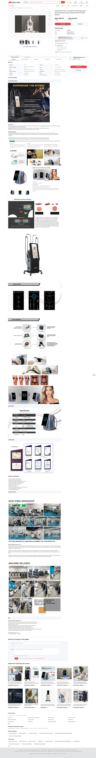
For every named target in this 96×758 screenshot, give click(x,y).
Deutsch (46, 751)
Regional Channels (61, 749)
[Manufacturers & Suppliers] (14, 2)
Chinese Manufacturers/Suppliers (35, 749)
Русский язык (38, 751)
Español (25, 751)
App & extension (74, 5)
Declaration (59, 753)
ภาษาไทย (66, 751)
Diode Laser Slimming (71, 721)
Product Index (67, 749)
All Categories (12, 5)
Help (68, 5)
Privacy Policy (64, 753)
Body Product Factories (13, 741)
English (22, 751)
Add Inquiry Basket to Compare (30, 46)
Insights (76, 749)
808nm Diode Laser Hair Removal (33, 717)
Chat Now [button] (81, 23)
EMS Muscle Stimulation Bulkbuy (40, 743)
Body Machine (40, 741)
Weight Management (22, 733)
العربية (54, 751)
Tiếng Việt (73, 751)
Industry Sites (55, 749)
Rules (87, 5)
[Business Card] (86, 62)
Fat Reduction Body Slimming (27, 743)
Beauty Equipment (20, 7)
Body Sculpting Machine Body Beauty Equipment (63, 733)
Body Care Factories (32, 741)
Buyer (63, 5)
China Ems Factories (22, 741)
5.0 (74, 59)
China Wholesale (43, 749)
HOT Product (10, 717)
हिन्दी (63, 751)
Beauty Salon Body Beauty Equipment (15, 735)
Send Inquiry (62, 23)
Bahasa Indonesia (79, 751)
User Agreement (54, 753)
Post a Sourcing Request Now (39, 658)
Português (29, 751)
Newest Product (51, 719)
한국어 (57, 751)
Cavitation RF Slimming (52, 721)
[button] (64, 59)
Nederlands (50, 751)
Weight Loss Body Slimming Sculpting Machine (63, 741)
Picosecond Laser (31, 719)
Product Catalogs (24, 715)
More (9, 746)
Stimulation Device (76, 741)
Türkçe (70, 751)
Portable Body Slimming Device (14, 743)
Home (9, 7)
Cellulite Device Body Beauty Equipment (46, 733)
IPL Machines (30, 721)
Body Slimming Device (49, 741)
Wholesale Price (49, 749)
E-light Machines (11, 721)
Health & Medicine (13, 7)
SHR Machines (70, 719)
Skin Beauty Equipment (13, 733)
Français (33, 751)
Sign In (56, 52)
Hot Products (21, 749)
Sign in (87, 2)
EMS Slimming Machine (12, 719)
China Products (26, 749)
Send (16, 658)
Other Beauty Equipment (33, 733)
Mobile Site (72, 749)
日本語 (60, 751)
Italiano (42, 751)
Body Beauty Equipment (28, 7)
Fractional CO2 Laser (71, 717)
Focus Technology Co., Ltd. (41, 753)
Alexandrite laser (51, 717)
